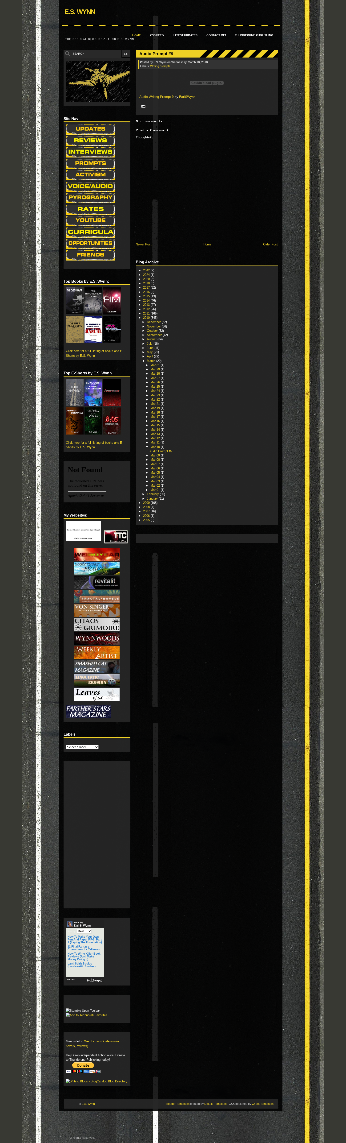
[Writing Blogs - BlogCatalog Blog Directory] (96, 1081)
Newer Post (144, 244)
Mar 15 (155, 425)
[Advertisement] (224, 538)
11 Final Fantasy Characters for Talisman (84, 948)
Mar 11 (155, 442)
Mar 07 (155, 464)
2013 (147, 304)
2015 (147, 296)
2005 (147, 520)
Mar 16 (155, 421)
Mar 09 (155, 455)
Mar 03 (155, 481)
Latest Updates (185, 35)
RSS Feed (157, 35)
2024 (147, 275)
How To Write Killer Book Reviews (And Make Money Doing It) (84, 956)
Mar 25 (155, 386)
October (153, 330)
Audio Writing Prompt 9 (156, 97)
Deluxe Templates (215, 1104)
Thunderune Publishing (254, 35)
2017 (147, 287)
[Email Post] (143, 106)
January (153, 498)
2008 (147, 507)
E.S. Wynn (79, 11)
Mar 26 (155, 382)
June (150, 348)
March (151, 361)
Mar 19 (155, 408)
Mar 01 (155, 490)
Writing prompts (160, 66)
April (150, 356)
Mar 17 (155, 416)
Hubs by (82, 924)
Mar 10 (155, 447)
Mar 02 (155, 485)
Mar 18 (155, 412)
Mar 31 (155, 365)
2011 (147, 313)
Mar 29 (155, 369)
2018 (147, 283)
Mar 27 (155, 378)
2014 (147, 300)
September (155, 335)
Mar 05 (155, 472)
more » (71, 979)
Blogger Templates (177, 1104)
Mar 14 (155, 429)
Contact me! (216, 35)
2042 (147, 270)
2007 (147, 511)
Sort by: (72, 931)
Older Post (270, 244)
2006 (147, 516)
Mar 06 (155, 468)
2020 (147, 279)
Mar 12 (155, 438)
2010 (147, 317)
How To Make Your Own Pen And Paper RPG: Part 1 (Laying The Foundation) (85, 939)
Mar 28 (155, 373)
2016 (147, 292)
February (153, 494)
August (152, 339)
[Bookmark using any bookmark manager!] (80, 1003)
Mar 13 (155, 434)
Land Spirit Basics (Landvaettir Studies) (82, 965)
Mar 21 (155, 404)
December (154, 322)
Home (136, 35)
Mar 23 (155, 395)
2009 (147, 503)
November (154, 326)
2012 (147, 309)
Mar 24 (155, 391)
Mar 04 (155, 477)
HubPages (95, 980)
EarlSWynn (187, 97)
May (150, 352)
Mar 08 (155, 459)
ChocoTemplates (263, 1104)
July (150, 343)
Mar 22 (155, 399)
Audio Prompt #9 (156, 53)
